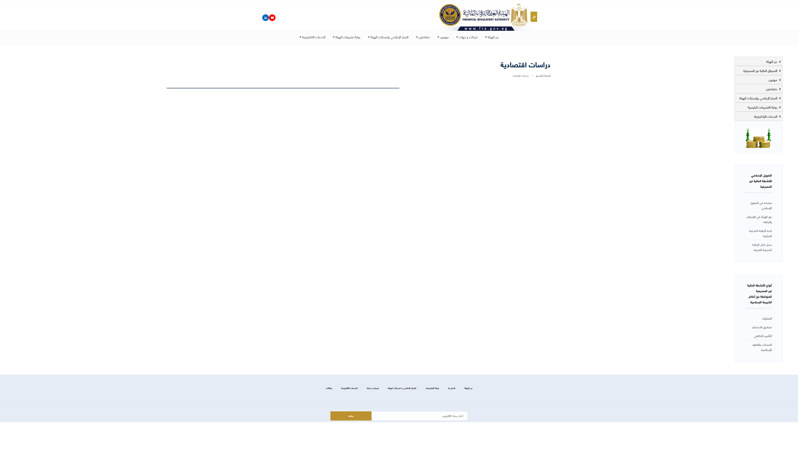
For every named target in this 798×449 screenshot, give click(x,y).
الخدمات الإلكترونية (766, 116)
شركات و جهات (468, 37)
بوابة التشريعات (432, 388)
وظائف (329, 388)
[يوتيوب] (272, 17)
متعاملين (424, 37)
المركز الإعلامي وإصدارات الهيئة (758, 98)
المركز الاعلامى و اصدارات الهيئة (402, 388)
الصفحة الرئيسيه (543, 75)
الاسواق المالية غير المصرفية (760, 70)
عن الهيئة (493, 37)
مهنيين (444, 37)
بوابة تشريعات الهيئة (347, 37)
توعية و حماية (373, 388)
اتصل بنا (451, 388)
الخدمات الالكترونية (313, 37)
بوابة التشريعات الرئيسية (763, 107)
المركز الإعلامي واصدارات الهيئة (389, 37)
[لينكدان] (265, 17)
